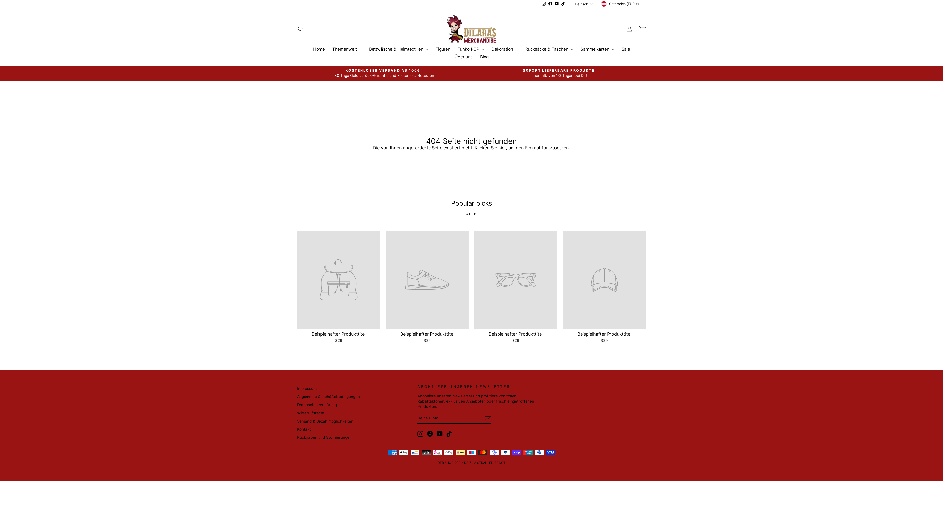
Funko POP (469, 49)
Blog (484, 56)
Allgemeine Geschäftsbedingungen (328, 396)
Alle (471, 214)
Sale (626, 49)
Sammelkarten (595, 49)
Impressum (307, 388)
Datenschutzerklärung (317, 404)
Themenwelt (345, 49)
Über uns (464, 56)
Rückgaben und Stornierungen (324, 437)
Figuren (443, 49)
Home (319, 49)
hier (502, 147)
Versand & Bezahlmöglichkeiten (325, 421)
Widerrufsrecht (311, 413)
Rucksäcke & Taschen (547, 49)
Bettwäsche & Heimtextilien (397, 49)
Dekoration (503, 49)
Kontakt (304, 429)
